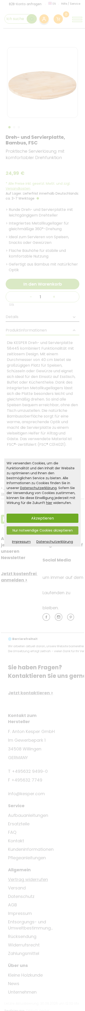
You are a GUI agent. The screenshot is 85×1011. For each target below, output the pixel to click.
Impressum (21, 541)
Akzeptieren (42, 518)
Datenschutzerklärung (38, 488)
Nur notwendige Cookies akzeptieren (43, 530)
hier (49, 502)
